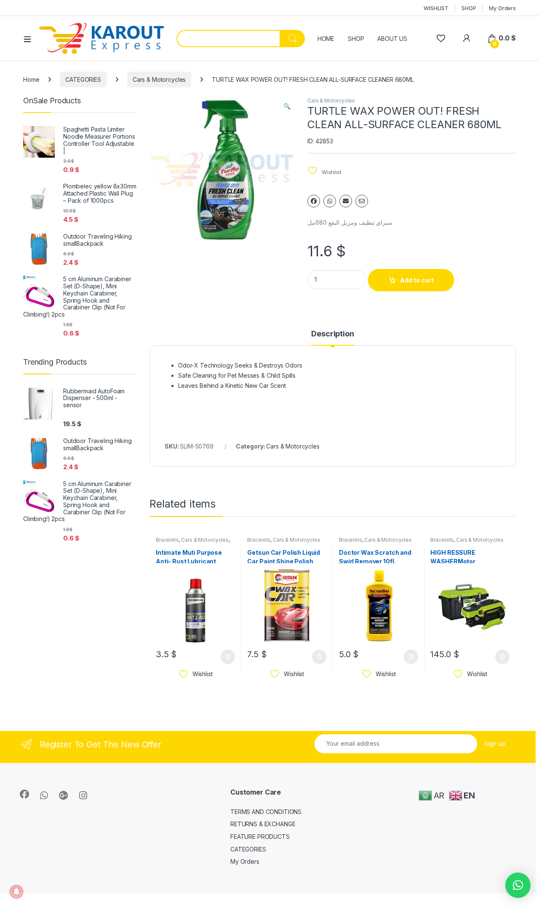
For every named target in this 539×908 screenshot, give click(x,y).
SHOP (469, 8)
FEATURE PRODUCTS (260, 836)
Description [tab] (332, 334)
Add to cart (417, 280)
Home (31, 79)
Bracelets (167, 540)
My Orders (502, 8)
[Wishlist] (441, 38)
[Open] (30, 38)
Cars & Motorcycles (159, 79)
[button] (287, 106)
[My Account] (466, 38)
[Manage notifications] (16, 891)
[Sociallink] (24, 794)
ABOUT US (392, 38)
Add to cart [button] (228, 657)
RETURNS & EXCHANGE (262, 823)
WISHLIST (436, 8)
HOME (326, 38)
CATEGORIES (83, 79)
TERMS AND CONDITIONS (266, 811)
